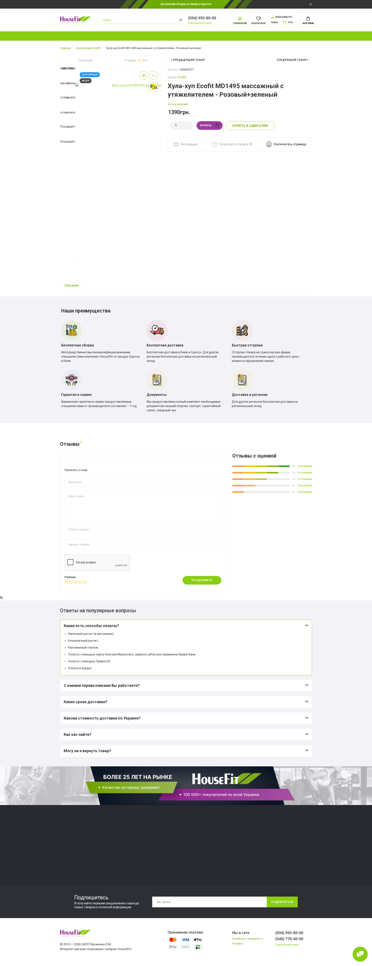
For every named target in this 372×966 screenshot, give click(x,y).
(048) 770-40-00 (198, 844)
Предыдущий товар (188, 59)
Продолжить (202, 580)
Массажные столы (136, 830)
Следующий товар (292, 59)
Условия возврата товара (270, 855)
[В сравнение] (144, 75)
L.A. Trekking (68, 850)
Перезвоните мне (199, 22)
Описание (85, 60)
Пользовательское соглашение (273, 845)
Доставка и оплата (311, 36)
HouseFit (65, 840)
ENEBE (64, 835)
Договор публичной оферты (271, 850)
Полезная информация (196, 36)
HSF (62, 845)
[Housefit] (76, 20)
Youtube (237, 943)
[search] (180, 20)
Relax (63, 855)
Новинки (113, 36)
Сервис (232, 36)
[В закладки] (153, 75)
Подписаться (282, 901)
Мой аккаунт (283, 17)
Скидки (159, 36)
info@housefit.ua (198, 849)
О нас (253, 36)
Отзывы (135, 60)
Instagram (254, 938)
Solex (63, 866)
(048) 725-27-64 (198, 838)
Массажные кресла (137, 835)
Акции (136, 36)
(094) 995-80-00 (202, 18)
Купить (206, 125)
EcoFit (182, 77)
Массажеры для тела (138, 840)
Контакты (277, 36)
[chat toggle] (360, 954)
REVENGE (66, 861)
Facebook (238, 938)
